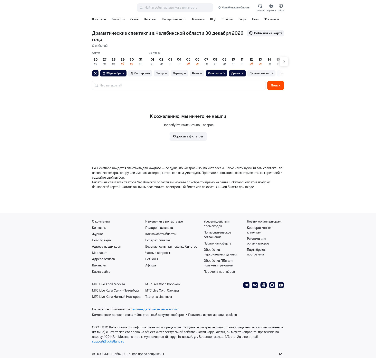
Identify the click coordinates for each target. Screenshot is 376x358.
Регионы (151, 259)
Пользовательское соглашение (217, 235)
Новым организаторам (264, 221)
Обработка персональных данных (220, 252)
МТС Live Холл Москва (108, 284)
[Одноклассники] (263, 285)
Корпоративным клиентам (259, 230)
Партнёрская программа (256, 252)
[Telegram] (246, 285)
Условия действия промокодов (217, 224)
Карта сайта (101, 271)
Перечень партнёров (219, 271)
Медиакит (99, 253)
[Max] (272, 285)
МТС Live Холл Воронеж (162, 284)
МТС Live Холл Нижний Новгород (116, 296)
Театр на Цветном (158, 296)
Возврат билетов (158, 240)
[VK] (255, 285)
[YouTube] (281, 285)
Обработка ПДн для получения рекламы (218, 263)
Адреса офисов (103, 259)
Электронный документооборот (160, 315)
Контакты (99, 227)
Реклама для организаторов (258, 241)
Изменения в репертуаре (164, 221)
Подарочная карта (159, 227)
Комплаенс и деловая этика (112, 315)
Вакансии (99, 265)
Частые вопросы (157, 253)
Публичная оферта (217, 243)
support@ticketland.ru (108, 341)
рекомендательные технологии (154, 309)
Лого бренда (101, 240)
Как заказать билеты (160, 234)
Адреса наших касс (106, 246)
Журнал (98, 234)
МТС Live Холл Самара (162, 290)
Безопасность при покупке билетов (171, 246)
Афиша (150, 265)
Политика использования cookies (212, 315)
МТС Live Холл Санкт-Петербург (116, 290)
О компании (101, 221)
